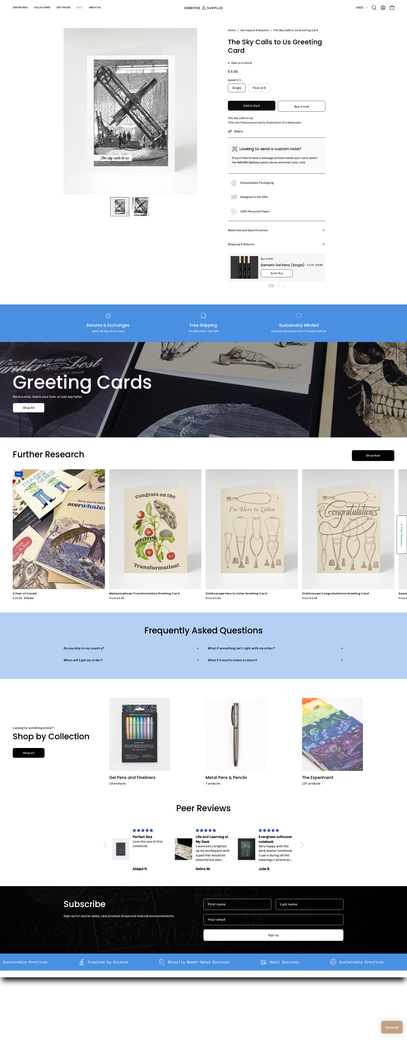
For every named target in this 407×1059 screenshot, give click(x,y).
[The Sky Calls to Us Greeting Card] (119, 206)
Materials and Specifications (248, 230)
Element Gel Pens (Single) (283, 265)
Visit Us (198, 1022)
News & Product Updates (154, 1022)
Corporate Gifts (147, 1002)
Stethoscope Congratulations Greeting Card (335, 593)
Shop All (29, 408)
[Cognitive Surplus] (203, 7)
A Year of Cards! (25, 593)
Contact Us (201, 1016)
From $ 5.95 (116, 598)
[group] (203, 534)
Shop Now (373, 455)
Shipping (200, 996)
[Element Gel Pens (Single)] (244, 267)
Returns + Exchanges (209, 1002)
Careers (142, 1016)
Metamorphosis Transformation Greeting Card (144, 593)
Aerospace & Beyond (254, 30)
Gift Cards (201, 1009)
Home (232, 30)
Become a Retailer (149, 1009)
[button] (20, 7)
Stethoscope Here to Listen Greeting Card (236, 593)
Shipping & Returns (241, 244)
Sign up (273, 935)
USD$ (359, 7)
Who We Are (145, 996)
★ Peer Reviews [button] (402, 534)
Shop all (28, 753)
